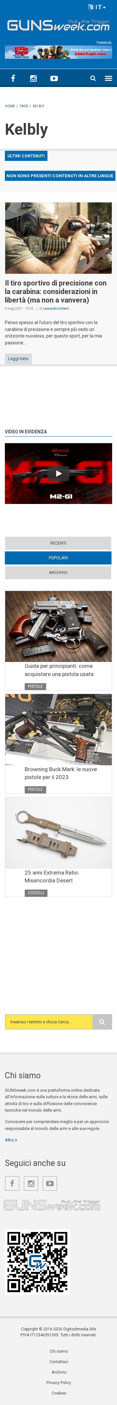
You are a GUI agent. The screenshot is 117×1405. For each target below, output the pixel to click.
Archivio (58, 572)
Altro (10, 1139)
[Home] (58, 24)
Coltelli (36, 893)
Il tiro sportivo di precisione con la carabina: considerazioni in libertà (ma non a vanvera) (56, 291)
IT (98, 7)
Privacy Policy (58, 1383)
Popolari (71, 557)
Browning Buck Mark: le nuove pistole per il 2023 (61, 773)
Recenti (58, 543)
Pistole (35, 686)
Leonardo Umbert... (57, 308)
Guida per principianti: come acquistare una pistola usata (59, 670)
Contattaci (58, 1362)
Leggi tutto (18, 358)
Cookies (59, 1393)
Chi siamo (59, 1351)
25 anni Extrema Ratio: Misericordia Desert (52, 876)
